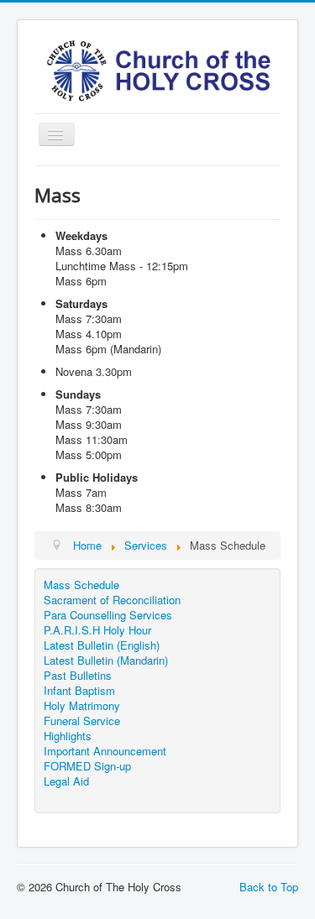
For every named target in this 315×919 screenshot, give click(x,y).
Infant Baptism (79, 690)
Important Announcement (105, 751)
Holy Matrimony (82, 705)
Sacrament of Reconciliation (112, 600)
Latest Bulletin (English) (102, 645)
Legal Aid (66, 781)
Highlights (68, 736)
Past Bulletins (78, 675)
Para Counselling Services (108, 615)
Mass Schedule (81, 585)
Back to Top (268, 887)
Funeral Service (82, 720)
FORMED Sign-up (87, 766)
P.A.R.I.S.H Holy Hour (97, 630)
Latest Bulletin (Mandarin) (106, 660)
